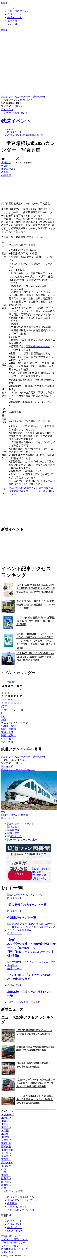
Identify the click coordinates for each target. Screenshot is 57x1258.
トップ (11, 8)
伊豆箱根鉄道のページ (38, 346)
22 (21, 699)
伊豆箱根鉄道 (8, 169)
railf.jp (4, 2)
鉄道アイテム (14, 1227)
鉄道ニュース (14, 14)
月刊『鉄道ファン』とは (20, 1209)
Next (8, 707)
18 (9, 699)
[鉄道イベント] (28, 38)
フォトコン (13, 24)
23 (3, 703)
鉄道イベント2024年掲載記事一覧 (25, 135)
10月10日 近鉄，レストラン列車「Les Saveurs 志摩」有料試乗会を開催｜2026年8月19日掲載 (35, 656)
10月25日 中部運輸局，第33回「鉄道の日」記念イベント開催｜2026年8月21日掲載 (35, 621)
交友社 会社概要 (10, 1246)
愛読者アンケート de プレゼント (24, 1200)
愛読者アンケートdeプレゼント (18, 769)
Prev (3, 707)
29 (21, 703)
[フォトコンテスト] (28, 45)
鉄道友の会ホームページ (14, 1249)
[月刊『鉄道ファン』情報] (28, 32)
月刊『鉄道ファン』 (18, 11)
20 (15, 699)
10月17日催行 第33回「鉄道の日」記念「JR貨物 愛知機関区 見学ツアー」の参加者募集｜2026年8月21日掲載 (35, 588)
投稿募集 (12, 20)
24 (6, 703)
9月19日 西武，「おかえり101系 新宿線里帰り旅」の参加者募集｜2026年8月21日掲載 (35, 604)
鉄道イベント (14, 17)
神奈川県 (6, 175)
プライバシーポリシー (13, 1242)
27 (15, 703)
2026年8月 (12, 682)
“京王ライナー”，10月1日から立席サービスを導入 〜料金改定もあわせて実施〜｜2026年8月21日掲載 (35, 1083)
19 (12, 699)
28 (18, 703)
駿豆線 (5, 165)
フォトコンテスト (17, 1206)
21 (18, 699)
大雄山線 (6, 162)
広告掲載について (11, 1236)
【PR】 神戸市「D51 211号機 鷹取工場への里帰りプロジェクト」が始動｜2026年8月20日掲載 (35, 1099)
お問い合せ (7, 1252)
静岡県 (5, 172)
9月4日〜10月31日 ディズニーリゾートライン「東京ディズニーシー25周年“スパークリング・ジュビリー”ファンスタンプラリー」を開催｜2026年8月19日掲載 (35, 641)
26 (12, 703)
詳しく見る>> (8, 818)
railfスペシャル (15, 1230)
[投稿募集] (28, 42)
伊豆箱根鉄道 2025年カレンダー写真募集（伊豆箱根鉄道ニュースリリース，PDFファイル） (32, 490)
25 (9, 703)
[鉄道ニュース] (28, 35)
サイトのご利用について (14, 1239)
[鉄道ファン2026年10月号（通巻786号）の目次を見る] (23, 96)
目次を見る (7, 766)
